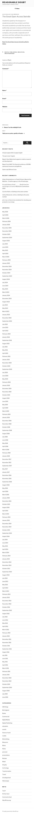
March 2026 (5, 218)
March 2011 (5, 668)
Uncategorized (9, 53)
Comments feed (7, 797)
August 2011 (5, 652)
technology (5, 768)
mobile (4, 736)
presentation (6, 755)
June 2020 (5, 375)
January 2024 (6, 295)
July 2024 (5, 282)
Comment (5, 68)
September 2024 (7, 276)
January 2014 (6, 559)
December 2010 (6, 678)
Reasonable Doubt (14, 2)
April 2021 (5, 353)
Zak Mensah (15, 14)
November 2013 (6, 565)
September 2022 (7, 321)
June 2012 (5, 620)
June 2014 (5, 543)
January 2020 (6, 385)
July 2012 (5, 617)
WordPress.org (6, 800)
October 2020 (6, 366)
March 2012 (5, 629)
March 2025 (5, 257)
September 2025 (7, 237)
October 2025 (6, 234)
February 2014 (6, 555)
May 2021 (5, 350)
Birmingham (5, 710)
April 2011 (5, 665)
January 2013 (6, 597)
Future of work (6, 732)
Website (4, 106)
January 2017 (6, 472)
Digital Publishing (11, 52)
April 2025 (5, 253)
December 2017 (6, 459)
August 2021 (5, 343)
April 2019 (5, 408)
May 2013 (5, 584)
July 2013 (5, 578)
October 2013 (6, 568)
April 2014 (5, 549)
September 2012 (7, 610)
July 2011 (4, 655)
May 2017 (5, 469)
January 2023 (6, 314)
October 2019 (6, 395)
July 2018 (5, 437)
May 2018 (5, 443)
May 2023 (5, 308)
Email (4, 98)
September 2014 (7, 533)
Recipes (4, 758)
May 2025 (5, 250)
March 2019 (5, 411)
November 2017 (6, 462)
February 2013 (6, 594)
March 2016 (5, 494)
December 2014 (6, 523)
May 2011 (5, 662)
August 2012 (5, 613)
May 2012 (5, 623)
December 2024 (7, 266)
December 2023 (7, 298)
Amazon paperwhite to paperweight (12, 153)
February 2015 (6, 517)
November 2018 (6, 424)
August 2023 (6, 301)
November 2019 (6, 391)
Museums (5, 742)
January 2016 (6, 498)
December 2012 (6, 600)
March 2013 (5, 591)
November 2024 (7, 269)
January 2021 (6, 359)
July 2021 (5, 347)
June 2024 (5, 285)
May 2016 (5, 488)
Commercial (5, 716)
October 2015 (6, 504)
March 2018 (5, 449)
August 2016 (6, 485)
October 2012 (6, 607)
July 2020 (5, 372)
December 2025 (7, 228)
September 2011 (7, 649)
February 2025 (6, 260)
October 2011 (6, 645)
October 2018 (6, 427)
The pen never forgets (8, 156)
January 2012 (6, 636)
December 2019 (6, 388)
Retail (4, 761)
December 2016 (6, 475)
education (21, 52)
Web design (5, 781)
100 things (5, 707)
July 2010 (5, 694)
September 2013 (7, 571)
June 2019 (5, 401)
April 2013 (5, 588)
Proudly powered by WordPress (10, 811)
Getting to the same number (20, 191)
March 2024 (5, 292)
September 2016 (7, 481)
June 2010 (5, 697)
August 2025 (6, 240)
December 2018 (6, 420)
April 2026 (5, 215)
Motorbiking (5, 739)
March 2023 (5, 311)
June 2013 (5, 581)
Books (4, 713)
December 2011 (6, 639)
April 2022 (5, 330)
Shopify (4, 765)
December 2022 (6, 318)
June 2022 (5, 327)
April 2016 (5, 491)
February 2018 (6, 453)
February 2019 (6, 414)
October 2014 (6, 530)
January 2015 (6, 520)
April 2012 (5, 626)
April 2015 (5, 510)
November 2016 (6, 478)
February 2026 (6, 221)
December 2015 (6, 501)
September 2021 (7, 340)
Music (4, 745)
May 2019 (5, 404)
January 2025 (6, 263)
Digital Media (6, 720)
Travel (4, 774)
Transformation (6, 771)
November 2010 (6, 681)
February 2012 (6, 633)
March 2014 (5, 552)
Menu (17, 8)
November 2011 (6, 642)
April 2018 (5, 446)
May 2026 (5, 211)
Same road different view (9, 169)
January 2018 (6, 456)
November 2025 (7, 231)
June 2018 (5, 440)
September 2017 (7, 465)
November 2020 (7, 363)
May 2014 (5, 546)
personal (4, 752)
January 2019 (6, 417)
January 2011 (5, 674)
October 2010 (6, 684)
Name (4, 90)
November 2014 (6, 527)
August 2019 (6, 398)
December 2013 (6, 562)
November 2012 (6, 604)
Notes (4, 748)
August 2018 (6, 433)
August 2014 (6, 536)
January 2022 (6, 337)
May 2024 (5, 289)
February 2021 (6, 356)
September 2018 (7, 430)
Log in (4, 790)
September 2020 (7, 369)
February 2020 (6, 382)
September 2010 (7, 687)
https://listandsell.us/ (8, 179)
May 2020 (5, 379)
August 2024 (6, 279)
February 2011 (6, 671)
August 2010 (6, 690)
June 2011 (5, 658)
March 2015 (5, 514)
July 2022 (5, 324)
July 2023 (5, 305)
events (4, 729)
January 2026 (6, 224)
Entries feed (5, 794)
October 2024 (6, 273)
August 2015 (6, 507)
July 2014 (5, 539)
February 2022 (6, 334)
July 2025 (5, 244)
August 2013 (6, 575)
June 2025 (5, 247)
